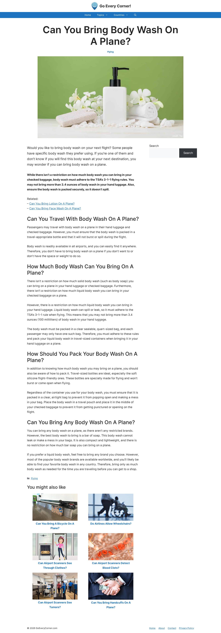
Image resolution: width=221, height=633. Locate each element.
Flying (110, 51)
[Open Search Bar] (135, 15)
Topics (100, 15)
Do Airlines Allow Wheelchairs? (110, 523)
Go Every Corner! (115, 6)
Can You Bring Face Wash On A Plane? (55, 208)
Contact (172, 628)
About (161, 628)
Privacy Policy (186, 628)
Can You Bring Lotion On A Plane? (52, 203)
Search (154, 146)
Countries (119, 15)
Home (88, 15)
